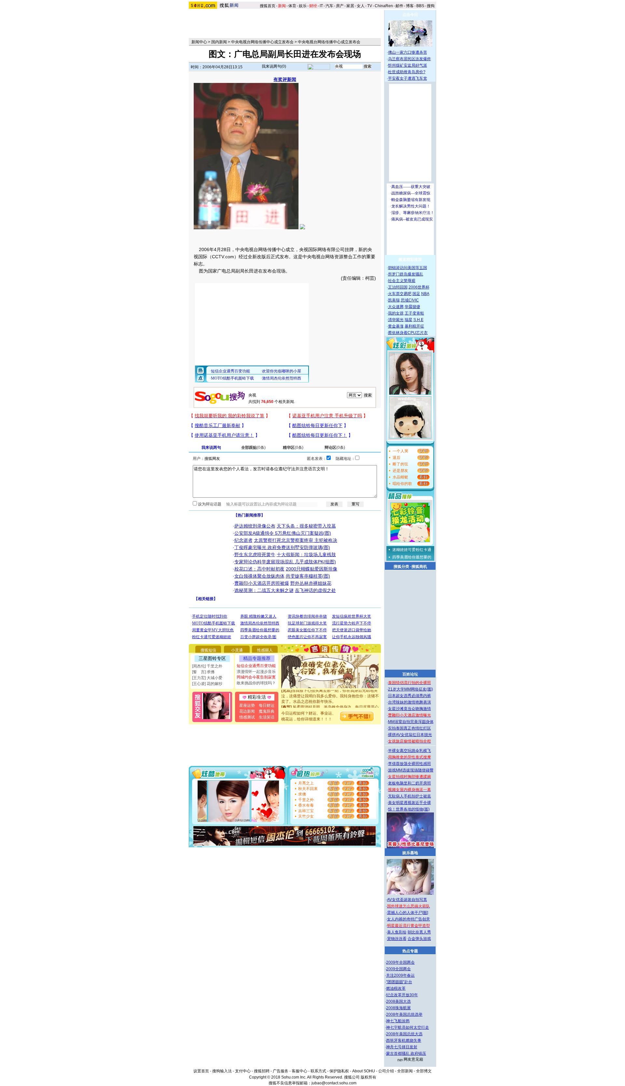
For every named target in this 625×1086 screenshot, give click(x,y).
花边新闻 (247, 711)
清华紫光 (396, 319)
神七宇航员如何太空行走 (407, 1027)
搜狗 (431, 6)
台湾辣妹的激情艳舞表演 (409, 702)
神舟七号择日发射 (401, 1047)
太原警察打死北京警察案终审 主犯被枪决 (295, 540)
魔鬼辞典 (266, 711)
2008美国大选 (398, 1001)
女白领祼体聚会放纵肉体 (259, 576)
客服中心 (299, 1071)
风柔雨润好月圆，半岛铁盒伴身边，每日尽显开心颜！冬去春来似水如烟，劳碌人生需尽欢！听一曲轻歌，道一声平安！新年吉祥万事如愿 (330, 706)
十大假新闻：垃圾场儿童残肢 (306, 554)
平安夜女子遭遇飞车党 (407, 78)
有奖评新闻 (284, 79)
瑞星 (408, 319)
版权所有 (368, 1077)
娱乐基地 (410, 853)
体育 (292, 6)
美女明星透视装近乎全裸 (409, 802)
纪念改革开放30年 (402, 995)
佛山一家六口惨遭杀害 (407, 52)
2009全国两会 (398, 969)
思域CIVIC (410, 300)
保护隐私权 (339, 1071)
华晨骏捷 (412, 306)
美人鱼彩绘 (397, 932)
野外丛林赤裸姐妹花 (310, 583)
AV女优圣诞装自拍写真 (407, 899)
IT (321, 6)
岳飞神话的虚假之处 (315, 590)
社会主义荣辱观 (401, 280)
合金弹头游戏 (419, 938)
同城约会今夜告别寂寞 (256, 677)
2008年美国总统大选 (404, 1034)
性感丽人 (265, 650)
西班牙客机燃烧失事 (403, 1040)
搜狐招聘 (262, 1071)
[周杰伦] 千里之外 (207, 666)
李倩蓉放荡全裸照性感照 (409, 763)
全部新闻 (405, 1071)
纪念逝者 (243, 540)
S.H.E (418, 319)
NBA (425, 293)
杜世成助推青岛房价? (406, 72)
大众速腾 (396, 306)
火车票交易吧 (399, 293)
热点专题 (410, 951)
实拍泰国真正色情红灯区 (409, 728)
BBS (420, 6)
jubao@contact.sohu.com (334, 1083)
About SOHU (363, 1071)
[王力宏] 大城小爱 (207, 678)
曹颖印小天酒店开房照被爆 (261, 583)
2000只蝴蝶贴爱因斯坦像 (311, 568)
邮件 (399, 6)
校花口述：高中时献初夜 (259, 568)
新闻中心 (199, 42)
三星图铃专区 (212, 658)
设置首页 (201, 1071)
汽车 (329, 6)
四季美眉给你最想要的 (411, 557)
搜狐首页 (267, 6)
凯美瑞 (394, 300)
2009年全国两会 (400, 962)
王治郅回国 (398, 287)
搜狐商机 (419, 566)
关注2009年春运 (400, 975)
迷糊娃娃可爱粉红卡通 (411, 549)
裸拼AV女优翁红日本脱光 (410, 734)
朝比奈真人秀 (419, 932)
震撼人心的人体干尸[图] (407, 912)
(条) (253, 447)
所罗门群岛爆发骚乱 (405, 274)
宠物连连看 (397, 938)
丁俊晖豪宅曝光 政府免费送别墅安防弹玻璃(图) (282, 547)
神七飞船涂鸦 (398, 1021)
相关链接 (206, 599)
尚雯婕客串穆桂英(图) (308, 576)
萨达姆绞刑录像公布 (254, 526)
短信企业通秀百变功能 (256, 666)
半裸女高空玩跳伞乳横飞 (409, 750)
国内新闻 (219, 42)
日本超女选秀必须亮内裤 (409, 695)
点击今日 (410, 14)
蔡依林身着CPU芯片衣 (408, 332)
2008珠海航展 (398, 1008)
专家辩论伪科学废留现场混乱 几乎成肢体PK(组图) (285, 561)
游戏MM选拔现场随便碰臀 (411, 770)
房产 (340, 6)
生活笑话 (266, 717)
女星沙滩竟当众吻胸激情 (409, 708)
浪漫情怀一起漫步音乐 (256, 671)
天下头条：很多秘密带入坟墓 (306, 526)
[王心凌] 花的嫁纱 (207, 683)
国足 (416, 293)
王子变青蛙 (414, 313)
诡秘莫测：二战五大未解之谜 (264, 590)
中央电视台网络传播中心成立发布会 (262, 42)
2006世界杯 (419, 287)
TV (369, 6)
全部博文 (424, 1071)
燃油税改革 (396, 988)
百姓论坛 (410, 674)
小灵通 (237, 650)
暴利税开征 (414, 326)
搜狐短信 (208, 650)
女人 (361, 6)
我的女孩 (396, 313)
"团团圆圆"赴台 (399, 982)
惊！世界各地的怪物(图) (409, 809)
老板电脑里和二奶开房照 (409, 783)
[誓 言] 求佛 (203, 672)
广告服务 (280, 1071)
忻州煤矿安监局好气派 (407, 65)
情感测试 (247, 717)
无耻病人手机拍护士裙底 (409, 796)
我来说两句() (274, 66)
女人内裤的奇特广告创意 (408, 919)
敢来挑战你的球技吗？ (256, 683)
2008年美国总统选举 (404, 1014)
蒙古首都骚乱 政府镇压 (406, 1053)
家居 (350, 6)
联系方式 (318, 1071)
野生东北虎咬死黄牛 (254, 554)
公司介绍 (386, 1071)
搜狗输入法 (222, 1071)
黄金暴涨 (396, 326)
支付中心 (243, 1071)
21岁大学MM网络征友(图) (410, 689)
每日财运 (266, 705)
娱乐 (303, 6)
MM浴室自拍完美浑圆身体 (411, 721)
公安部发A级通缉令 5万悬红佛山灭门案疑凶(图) (282, 533)
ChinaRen (384, 6)
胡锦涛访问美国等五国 (407, 267)
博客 (410, 6)
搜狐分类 (401, 566)
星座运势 (247, 705)
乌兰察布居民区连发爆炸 (409, 59)
